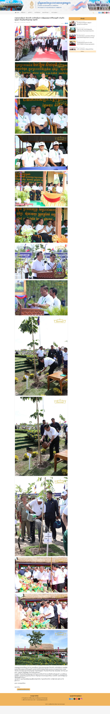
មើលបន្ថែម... (82, 51)
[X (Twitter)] (107, 12)
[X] (79, 699)
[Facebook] (99, 12)
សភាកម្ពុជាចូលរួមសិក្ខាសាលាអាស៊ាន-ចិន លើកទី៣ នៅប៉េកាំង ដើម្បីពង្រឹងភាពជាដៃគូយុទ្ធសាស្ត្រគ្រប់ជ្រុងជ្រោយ (85, 43)
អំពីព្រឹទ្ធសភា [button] (23, 12)
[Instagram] (108, 12)
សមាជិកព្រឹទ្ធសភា (37, 12)
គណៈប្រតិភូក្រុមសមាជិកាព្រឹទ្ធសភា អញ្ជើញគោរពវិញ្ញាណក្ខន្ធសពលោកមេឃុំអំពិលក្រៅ (84, 23)
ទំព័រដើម (17, 12)
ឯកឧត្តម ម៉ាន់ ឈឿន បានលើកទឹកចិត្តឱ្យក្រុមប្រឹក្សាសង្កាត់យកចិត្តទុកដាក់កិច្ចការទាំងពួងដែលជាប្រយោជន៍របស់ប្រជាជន (85, 30)
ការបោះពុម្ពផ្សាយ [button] (54, 12)
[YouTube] (105, 12)
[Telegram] (101, 12)
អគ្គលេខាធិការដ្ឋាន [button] (45, 12)
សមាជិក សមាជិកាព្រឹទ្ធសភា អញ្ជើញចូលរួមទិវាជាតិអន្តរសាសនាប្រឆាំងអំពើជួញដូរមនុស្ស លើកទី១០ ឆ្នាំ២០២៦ (85, 50)
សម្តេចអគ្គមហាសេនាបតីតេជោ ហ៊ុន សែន (23, 689)
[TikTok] (103, 12)
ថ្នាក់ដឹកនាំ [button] (30, 12)
